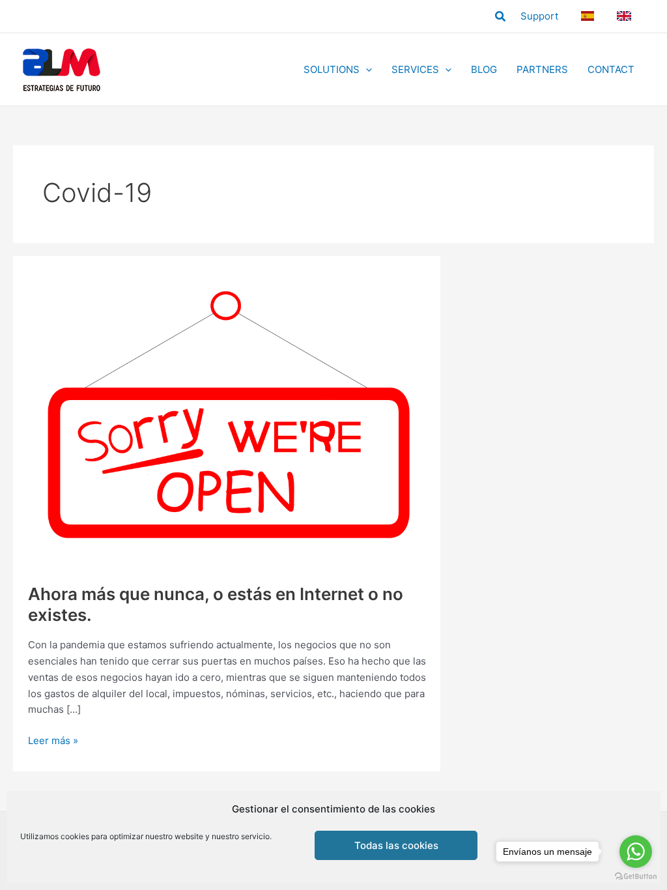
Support (539, 16)
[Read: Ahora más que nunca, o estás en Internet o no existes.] (227, 419)
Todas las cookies (396, 845)
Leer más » (53, 741)
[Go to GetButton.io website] (636, 876)
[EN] (626, 16)
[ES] (589, 16)
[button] (501, 16)
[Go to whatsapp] (635, 851)
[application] (366, 70)
